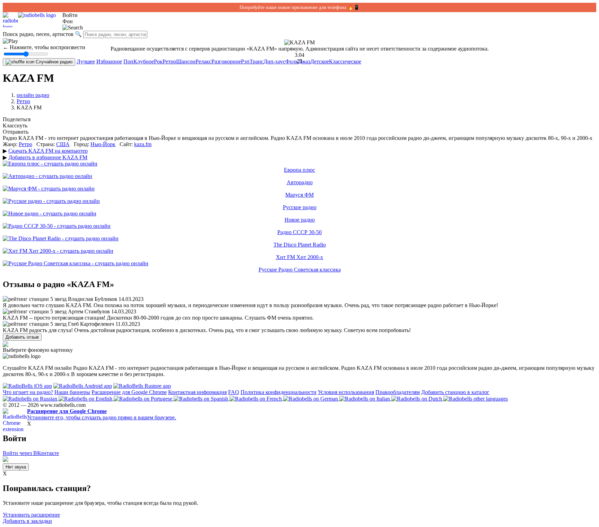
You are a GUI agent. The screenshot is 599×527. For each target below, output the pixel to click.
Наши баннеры (72, 392)
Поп (128, 61)
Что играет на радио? (28, 392)
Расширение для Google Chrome (129, 392)
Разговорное (226, 61)
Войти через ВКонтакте (31, 453)
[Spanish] (201, 398)
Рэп (245, 61)
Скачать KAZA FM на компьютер (48, 151)
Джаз (304, 61)
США (63, 144)
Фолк (291, 61)
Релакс (203, 61)
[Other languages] (475, 398)
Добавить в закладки (27, 521)
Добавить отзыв (22, 337)
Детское (319, 61)
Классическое (345, 61)
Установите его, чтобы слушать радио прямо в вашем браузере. (101, 414)
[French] (256, 398)
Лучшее (86, 61)
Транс (256, 61)
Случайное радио (53, 61)
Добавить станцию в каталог (455, 392)
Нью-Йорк (102, 144)
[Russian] (31, 398)
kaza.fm (142, 144)
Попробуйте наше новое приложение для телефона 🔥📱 (299, 7)
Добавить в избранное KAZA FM (47, 157)
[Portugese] (144, 398)
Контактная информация (197, 392)
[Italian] (365, 398)
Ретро (169, 61)
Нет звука (16, 467)
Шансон (186, 61)
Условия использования (346, 392)
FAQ (233, 392)
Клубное (143, 61)
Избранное (109, 61)
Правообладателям (397, 392)
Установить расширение (31, 515)
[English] (86, 398)
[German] (311, 398)
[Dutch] (417, 398)
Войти (70, 15)
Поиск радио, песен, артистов (38, 34)
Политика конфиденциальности (278, 392)
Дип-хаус (274, 61)
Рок (158, 61)
